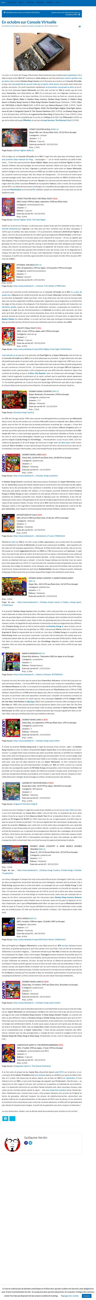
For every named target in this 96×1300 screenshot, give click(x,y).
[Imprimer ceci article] (80, 26)
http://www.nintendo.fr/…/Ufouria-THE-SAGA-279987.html (40, 286)
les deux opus (64, 442)
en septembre (71, 75)
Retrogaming (39, 26)
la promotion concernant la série (60, 87)
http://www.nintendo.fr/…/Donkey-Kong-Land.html (36, 475)
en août (12, 542)
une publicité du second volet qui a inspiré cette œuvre (35, 84)
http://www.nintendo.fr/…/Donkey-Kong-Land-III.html (37, 1002)
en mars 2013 (68, 810)
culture (21, 2)
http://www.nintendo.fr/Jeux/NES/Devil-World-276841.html (40, 939)
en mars (65, 945)
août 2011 (59, 1072)
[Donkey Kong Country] (24, 412)
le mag (58, 2)
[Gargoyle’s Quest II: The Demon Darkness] (32, 1066)
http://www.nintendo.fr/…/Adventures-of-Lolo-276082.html (39, 536)
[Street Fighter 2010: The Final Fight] (29, 219)
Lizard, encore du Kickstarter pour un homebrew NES (65, 13)
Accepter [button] (86, 1296)
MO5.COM (49, 2)
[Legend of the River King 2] (25, 804)
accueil (3, 2)
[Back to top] (90, 1294)
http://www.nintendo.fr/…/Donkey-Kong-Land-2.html (37, 740)
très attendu (40, 1075)
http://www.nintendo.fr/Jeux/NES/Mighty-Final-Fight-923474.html (42, 349)
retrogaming (11, 2)
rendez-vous (30, 2)
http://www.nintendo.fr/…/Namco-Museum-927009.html (38, 674)
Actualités (31, 26)
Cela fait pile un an (10, 355)
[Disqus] (42, 1190)
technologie (39, 2)
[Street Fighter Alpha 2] (24, 150)
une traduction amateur (56, 1090)
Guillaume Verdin (10, 26)
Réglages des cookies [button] (70, 1296)
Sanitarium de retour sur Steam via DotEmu (23, 12)
